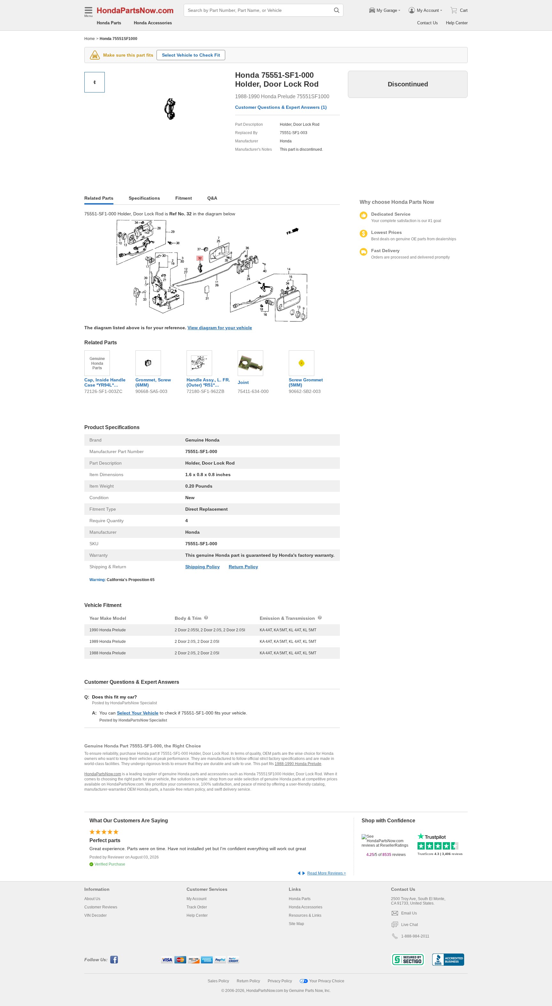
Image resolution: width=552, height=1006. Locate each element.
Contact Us (427, 22)
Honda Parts (109, 22)
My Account (196, 899)
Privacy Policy (280, 981)
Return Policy (243, 566)
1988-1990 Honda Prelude (298, 764)
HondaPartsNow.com (102, 774)
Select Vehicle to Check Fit (191, 55)
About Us (92, 899)
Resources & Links (305, 915)
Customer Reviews (100, 907)
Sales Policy (218, 981)
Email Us (409, 913)
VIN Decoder (95, 915)
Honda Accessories (153, 22)
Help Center (457, 22)
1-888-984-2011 (415, 936)
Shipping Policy (202, 566)
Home (89, 38)
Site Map (296, 924)
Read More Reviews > (326, 873)
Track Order (197, 907)
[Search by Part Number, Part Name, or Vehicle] (337, 10)
